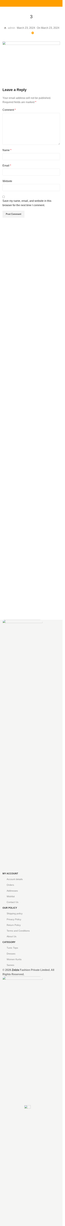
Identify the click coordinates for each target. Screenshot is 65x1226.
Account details (15, 879)
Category (8, 942)
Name (6, 150)
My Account (10, 873)
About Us (11, 936)
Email (6, 165)
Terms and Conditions (18, 930)
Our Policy (9, 907)
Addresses (12, 890)
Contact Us (12, 902)
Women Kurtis (14, 959)
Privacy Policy (14, 919)
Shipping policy (14, 913)
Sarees (10, 965)
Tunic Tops (12, 947)
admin (11, 27)
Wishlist (11, 896)
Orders (10, 885)
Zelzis (15, 970)
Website (7, 181)
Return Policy (14, 925)
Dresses (11, 953)
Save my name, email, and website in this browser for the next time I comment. (26, 203)
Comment (9, 109)
